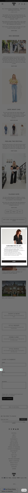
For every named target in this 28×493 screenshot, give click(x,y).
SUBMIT (14, 261)
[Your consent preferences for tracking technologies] (1, 370)
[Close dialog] (26, 228)
